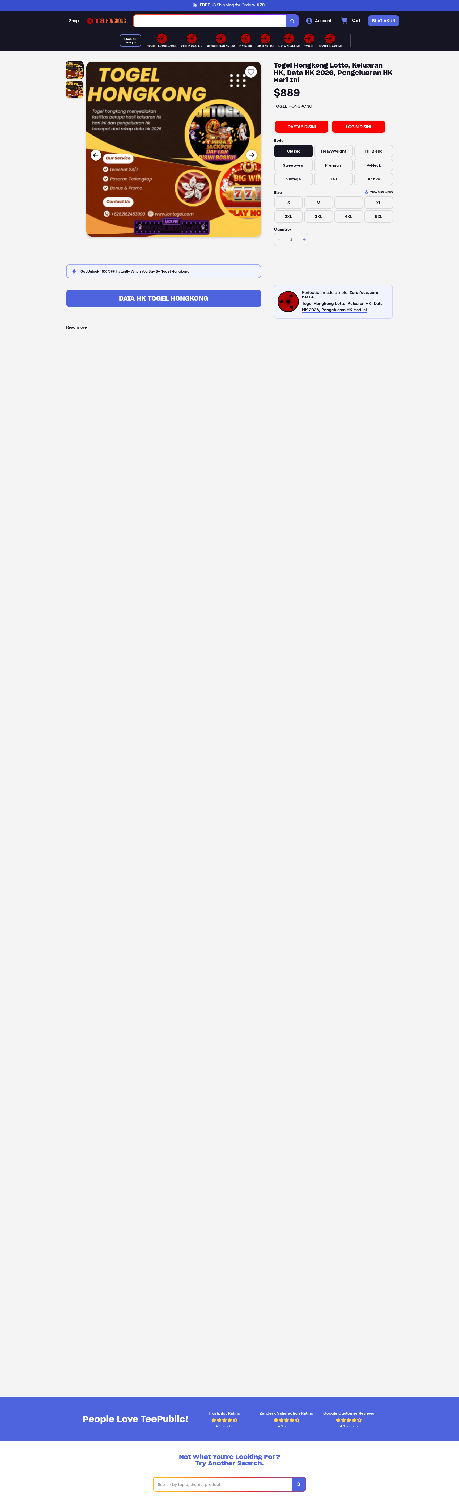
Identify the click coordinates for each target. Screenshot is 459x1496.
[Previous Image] (95, 155)
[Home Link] (106, 21)
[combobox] (210, 21)
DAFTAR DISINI (302, 126)
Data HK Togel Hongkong (163, 298)
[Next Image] (251, 155)
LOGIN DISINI (358, 126)
